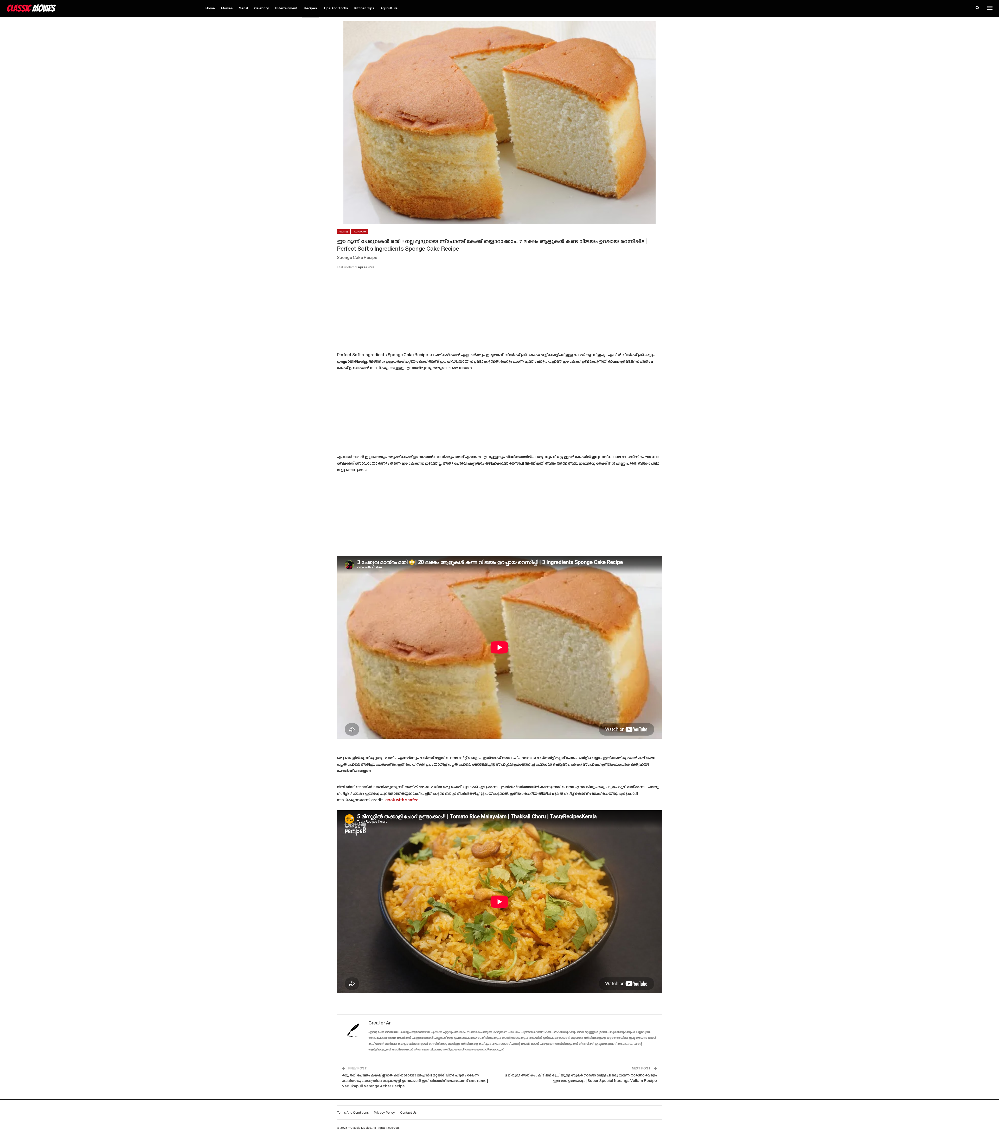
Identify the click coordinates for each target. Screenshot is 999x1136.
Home (210, 8)
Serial (243, 8)
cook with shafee (401, 800)
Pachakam (359, 231)
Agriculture (389, 8)
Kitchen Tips (364, 8)
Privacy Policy (384, 1112)
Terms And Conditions (353, 1112)
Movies (227, 8)
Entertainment (286, 8)
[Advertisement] (499, 312)
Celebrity (261, 8)
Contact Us (408, 1112)
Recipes (310, 8)
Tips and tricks (335, 8)
